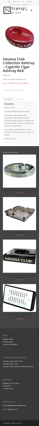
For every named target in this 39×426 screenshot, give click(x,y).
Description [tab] (8, 99)
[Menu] (27, 10)
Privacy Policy (8, 342)
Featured (20, 90)
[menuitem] (9, 1)
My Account (16, 1)
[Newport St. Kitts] (16, 10)
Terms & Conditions (10, 344)
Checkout (29, 1)
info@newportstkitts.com (16, 405)
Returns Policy (8, 339)
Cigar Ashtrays (13, 90)
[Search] (22, 10)
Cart (23, 1)
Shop (9, 1)
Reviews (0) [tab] (19, 99)
